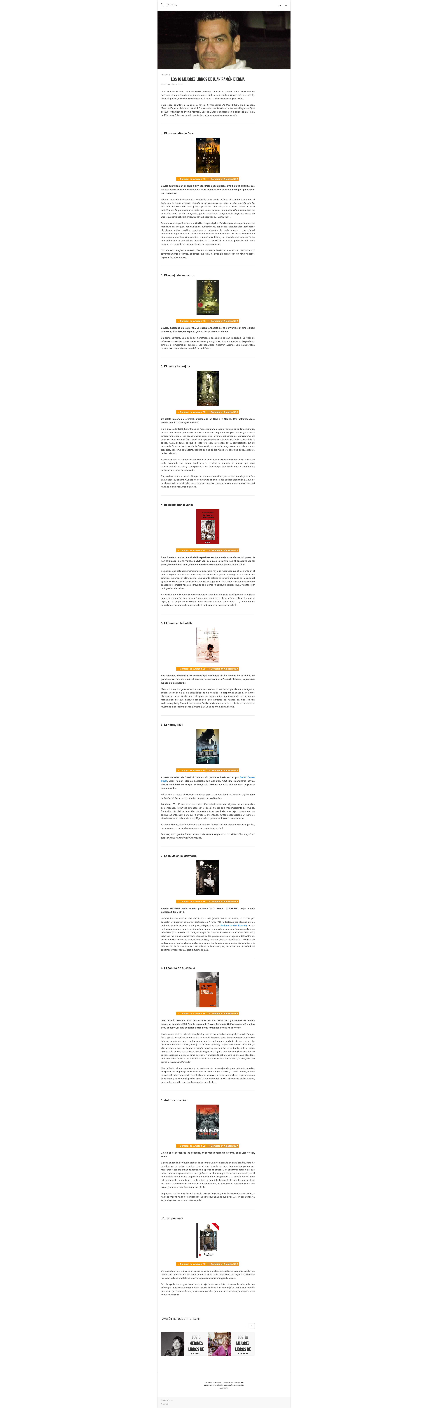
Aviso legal (164, 1404)
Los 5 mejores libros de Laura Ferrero (196, 1349)
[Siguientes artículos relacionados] (252, 1326)
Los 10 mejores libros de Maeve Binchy (243, 1349)
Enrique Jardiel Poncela (233, 925)
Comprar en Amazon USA (224, 179)
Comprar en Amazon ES (193, 179)
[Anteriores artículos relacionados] (246, 1326)
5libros (169, 1400)
